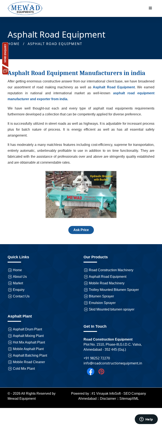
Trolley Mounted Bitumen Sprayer (114, 290)
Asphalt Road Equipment (55, 43)
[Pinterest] (99, 371)
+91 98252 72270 (97, 358)
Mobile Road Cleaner (29, 362)
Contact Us (21, 296)
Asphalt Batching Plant (30, 355)
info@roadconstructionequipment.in (113, 363)
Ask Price (81, 230)
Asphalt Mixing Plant (28, 336)
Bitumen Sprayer (101, 296)
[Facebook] (89, 371)
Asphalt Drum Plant (27, 329)
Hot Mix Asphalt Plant (29, 342)
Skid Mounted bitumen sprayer (111, 309)
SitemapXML (129, 398)
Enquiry (18, 290)
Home (17, 270)
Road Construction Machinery (111, 270)
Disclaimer (108, 398)
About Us (20, 276)
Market (18, 283)
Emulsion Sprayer (102, 303)
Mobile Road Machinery (106, 283)
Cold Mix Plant (24, 368)
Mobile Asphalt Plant (28, 349)
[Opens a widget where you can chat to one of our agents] (146, 419)
